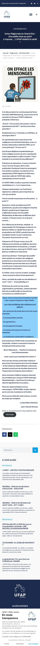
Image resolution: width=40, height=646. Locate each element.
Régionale (13, 53)
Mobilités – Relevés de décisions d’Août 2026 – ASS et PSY (15, 488)
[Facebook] (31, 3)
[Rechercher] (35, 450)
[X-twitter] (37, 3)
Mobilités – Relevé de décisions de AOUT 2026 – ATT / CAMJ (16, 504)
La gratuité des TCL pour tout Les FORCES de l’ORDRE (15, 560)
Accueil (5, 53)
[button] (30, 14)
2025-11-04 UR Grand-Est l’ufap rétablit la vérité (19, 411)
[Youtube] (34, 3)
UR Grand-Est (20, 29)
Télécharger (10, 414)
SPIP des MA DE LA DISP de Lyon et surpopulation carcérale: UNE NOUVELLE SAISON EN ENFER (16, 526)
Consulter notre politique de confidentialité (16, 636)
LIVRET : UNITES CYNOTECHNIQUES (18, 470)
